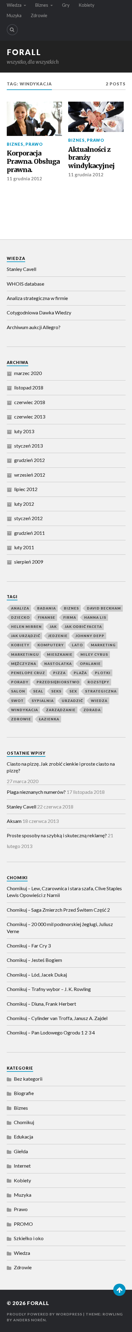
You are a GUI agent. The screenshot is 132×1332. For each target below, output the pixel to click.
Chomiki (17, 877)
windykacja (24, 710)
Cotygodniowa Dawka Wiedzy (39, 312)
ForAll (24, 52)
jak (53, 626)
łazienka (49, 719)
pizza (59, 673)
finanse (46, 617)
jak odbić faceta (83, 626)
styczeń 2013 (28, 445)
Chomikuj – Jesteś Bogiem (34, 960)
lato (77, 645)
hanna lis (95, 617)
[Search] (12, 29)
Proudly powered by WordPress (44, 1314)
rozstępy (98, 682)
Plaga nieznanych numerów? (36, 792)
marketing (103, 645)
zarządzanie (61, 710)
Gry (65, 5)
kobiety (20, 645)
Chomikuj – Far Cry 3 (29, 945)
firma (69, 617)
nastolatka (58, 664)
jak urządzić (25, 636)
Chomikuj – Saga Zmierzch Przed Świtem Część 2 (58, 910)
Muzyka (14, 15)
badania (46, 608)
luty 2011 (24, 547)
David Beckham (104, 608)
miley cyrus (94, 654)
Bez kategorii (28, 1079)
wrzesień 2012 (29, 475)
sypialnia (43, 701)
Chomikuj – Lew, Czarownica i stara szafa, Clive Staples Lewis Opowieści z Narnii (64, 891)
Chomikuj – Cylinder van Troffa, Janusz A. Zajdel (57, 1018)
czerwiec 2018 (29, 402)
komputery (50, 645)
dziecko (20, 617)
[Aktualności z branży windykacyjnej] (96, 117)
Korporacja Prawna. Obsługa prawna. (33, 161)
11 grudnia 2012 (24, 178)
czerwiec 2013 (29, 416)
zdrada (92, 710)
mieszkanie (59, 654)
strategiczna (101, 691)
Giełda (21, 1151)
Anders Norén (29, 1320)
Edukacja (23, 1136)
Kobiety (86, 5)
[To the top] (119, 1290)
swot (17, 701)
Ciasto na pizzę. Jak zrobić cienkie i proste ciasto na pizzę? (61, 767)
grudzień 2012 (29, 460)
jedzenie (58, 636)
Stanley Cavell (21, 269)
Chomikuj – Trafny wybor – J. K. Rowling (49, 989)
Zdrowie (39, 15)
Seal (38, 691)
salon (18, 691)
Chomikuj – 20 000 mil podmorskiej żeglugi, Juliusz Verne (60, 927)
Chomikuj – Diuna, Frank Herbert (41, 1004)
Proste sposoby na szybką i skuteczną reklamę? (57, 835)
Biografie (24, 1093)
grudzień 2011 (29, 533)
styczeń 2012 (28, 518)
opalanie (90, 664)
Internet (22, 1166)
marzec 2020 (28, 373)
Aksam (14, 821)
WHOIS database (25, 284)
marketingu (25, 654)
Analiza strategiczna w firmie (37, 298)
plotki (103, 673)
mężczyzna (23, 664)
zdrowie (21, 719)
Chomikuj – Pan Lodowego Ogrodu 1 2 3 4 (51, 1032)
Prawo (34, 144)
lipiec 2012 (25, 489)
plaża (80, 673)
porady (20, 682)
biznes (71, 608)
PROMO (23, 1224)
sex (73, 691)
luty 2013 (24, 431)
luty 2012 (24, 504)
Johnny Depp (90, 636)
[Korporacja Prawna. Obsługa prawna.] (34, 119)
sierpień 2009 (28, 562)
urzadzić (72, 701)
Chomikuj (24, 1122)
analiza (20, 608)
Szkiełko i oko (29, 1238)
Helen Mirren (26, 626)
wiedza (99, 701)
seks (56, 691)
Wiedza (14, 5)
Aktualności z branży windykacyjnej (91, 158)
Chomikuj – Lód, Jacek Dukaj (37, 974)
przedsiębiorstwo (58, 682)
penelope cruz (28, 673)
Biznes (41, 5)
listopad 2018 (28, 387)
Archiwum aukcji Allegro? (33, 327)
